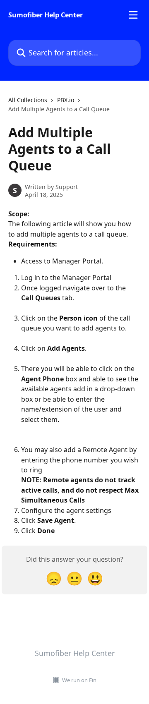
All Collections (27, 100)
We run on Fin (79, 680)
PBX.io (65, 100)
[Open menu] (133, 15)
